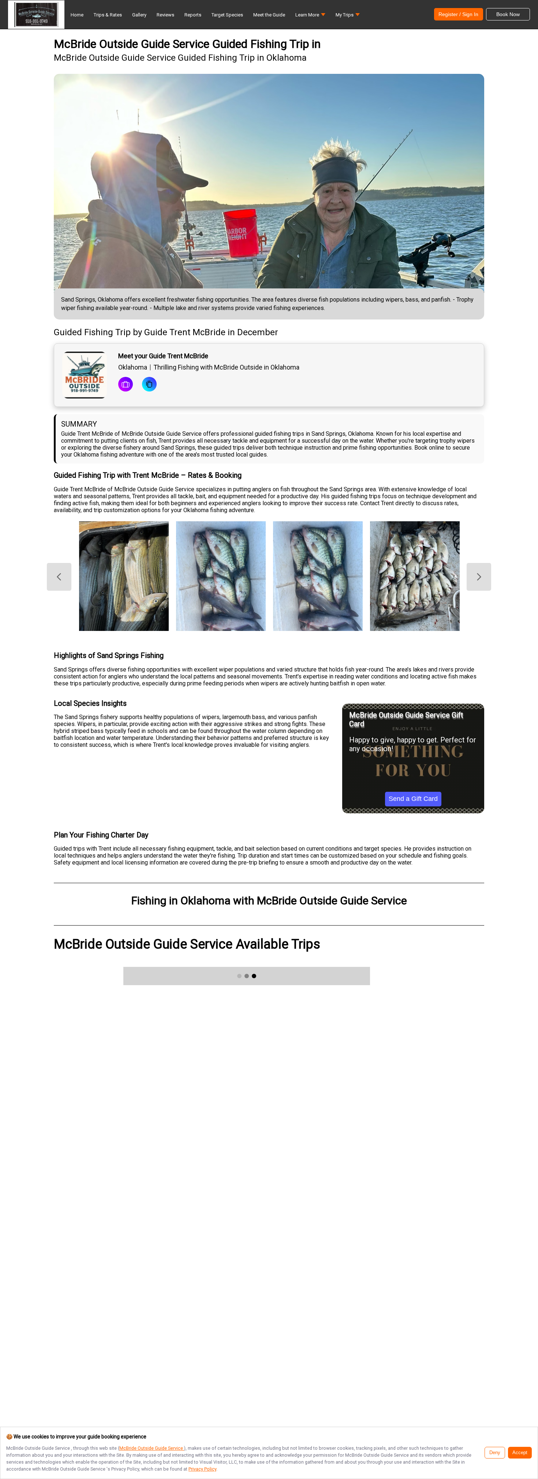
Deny (494, 1452)
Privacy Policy (202, 1469)
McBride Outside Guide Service (151, 1448)
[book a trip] (125, 385)
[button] (310, 16)
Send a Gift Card (413, 798)
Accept (519, 1452)
